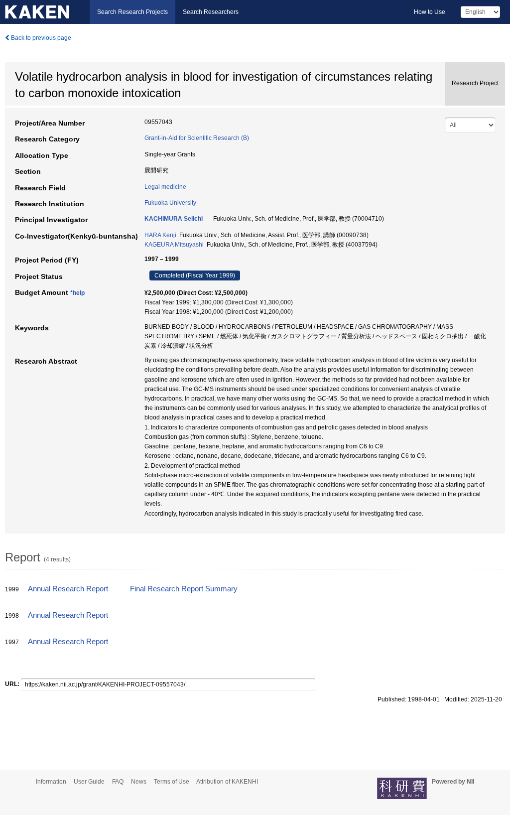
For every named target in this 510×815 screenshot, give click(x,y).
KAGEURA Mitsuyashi (174, 244)
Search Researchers (211, 11)
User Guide (89, 781)
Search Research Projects (132, 11)
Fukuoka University (170, 202)
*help (77, 292)
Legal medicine (165, 186)
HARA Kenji (160, 235)
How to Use (429, 11)
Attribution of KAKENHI (227, 781)
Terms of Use (171, 781)
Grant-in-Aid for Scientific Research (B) (196, 138)
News (138, 781)
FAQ (118, 781)
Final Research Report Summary (184, 589)
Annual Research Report (68, 589)
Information (51, 781)
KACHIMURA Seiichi (173, 218)
